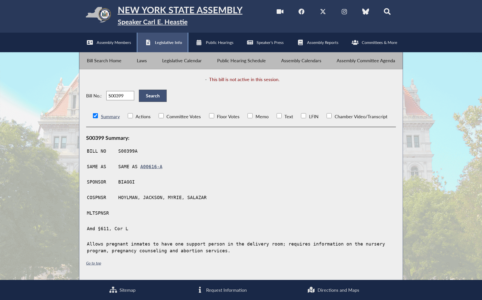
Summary (110, 116)
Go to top (93, 263)
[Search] (387, 12)
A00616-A (151, 166)
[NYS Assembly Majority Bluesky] (365, 12)
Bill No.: (94, 95)
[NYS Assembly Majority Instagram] (344, 12)
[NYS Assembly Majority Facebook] (301, 12)
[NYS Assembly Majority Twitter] (323, 12)
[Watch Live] (280, 12)
